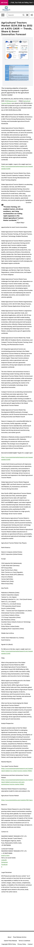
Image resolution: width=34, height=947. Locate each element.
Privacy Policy (22, 944)
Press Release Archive (19, 937)
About (9, 937)
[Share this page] (32, 15)
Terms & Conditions (24, 940)
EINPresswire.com (10, 101)
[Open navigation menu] (2, 15)
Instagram (4, 862)
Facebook (4, 864)
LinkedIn (4, 860)
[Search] (23, 15)
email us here (5, 855)
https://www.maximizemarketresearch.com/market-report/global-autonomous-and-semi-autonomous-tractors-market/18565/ (17, 782)
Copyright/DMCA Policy (9, 944)
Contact (30, 944)
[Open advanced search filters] (27, 15)
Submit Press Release (10, 940)
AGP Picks (4, 2)
